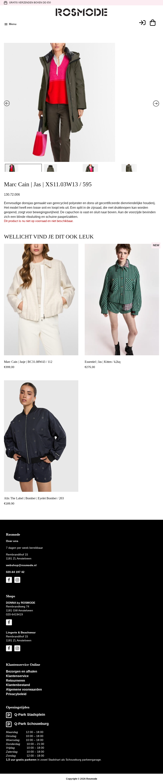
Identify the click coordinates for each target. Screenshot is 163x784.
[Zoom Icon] (81, 117)
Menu (12, 24)
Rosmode (91, 778)
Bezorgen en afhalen (21, 671)
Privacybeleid (16, 694)
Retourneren (15, 680)
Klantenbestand (18, 685)
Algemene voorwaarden (24, 689)
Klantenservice (17, 676)
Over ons (12, 541)
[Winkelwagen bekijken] (152, 22)
